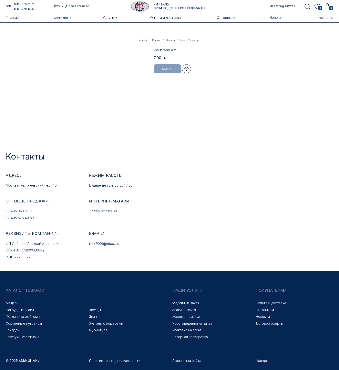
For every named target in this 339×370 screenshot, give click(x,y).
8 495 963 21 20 (24, 4)
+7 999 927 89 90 (103, 211)
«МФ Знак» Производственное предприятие (180, 6)
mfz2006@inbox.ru (284, 6)
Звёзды (170, 40)
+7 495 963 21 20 (19, 211)
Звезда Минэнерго (190, 40)
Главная (142, 40)
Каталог (156, 40)
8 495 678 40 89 (24, 8)
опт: (9, 6)
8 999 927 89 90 (79, 6)
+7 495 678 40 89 (20, 218)
